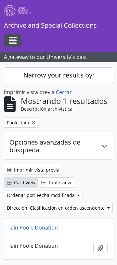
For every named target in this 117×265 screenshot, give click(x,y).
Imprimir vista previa (36, 170)
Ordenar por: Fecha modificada (41, 195)
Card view (24, 182)
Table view (59, 182)
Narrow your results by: (58, 75)
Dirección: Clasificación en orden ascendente (56, 208)
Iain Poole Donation (33, 227)
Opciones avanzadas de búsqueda (44, 146)
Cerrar (64, 92)
